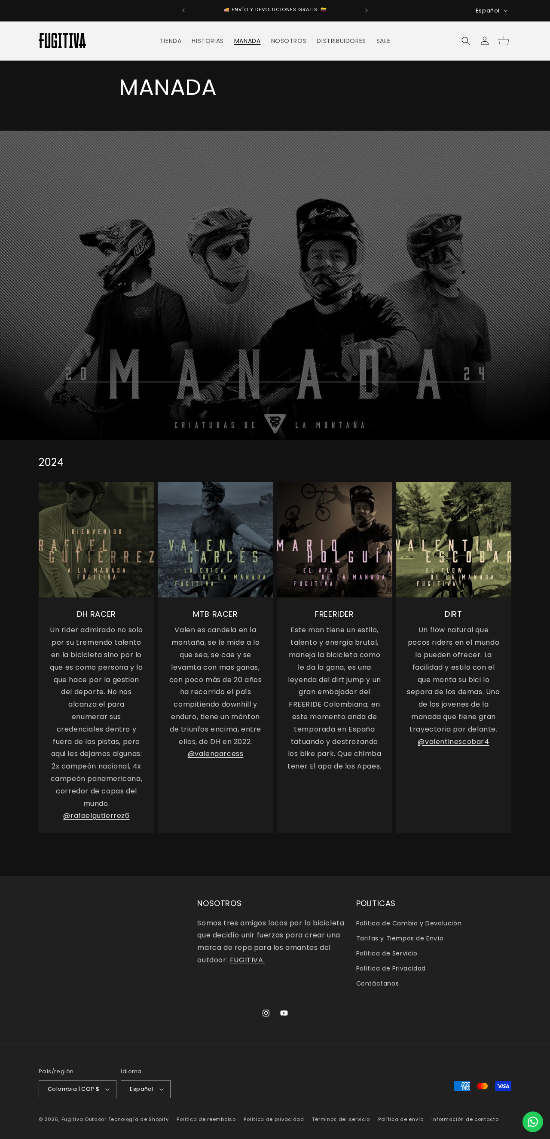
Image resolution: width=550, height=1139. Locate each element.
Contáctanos (377, 983)
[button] (465, 40)
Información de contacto (464, 1119)
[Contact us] (532, 1121)
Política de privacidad (274, 1119)
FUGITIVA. (247, 960)
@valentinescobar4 (453, 742)
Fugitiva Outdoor (84, 1119)
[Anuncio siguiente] (366, 10)
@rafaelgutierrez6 (96, 816)
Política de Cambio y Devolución (409, 923)
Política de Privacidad (391, 968)
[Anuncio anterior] (183, 10)
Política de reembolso (206, 1119)
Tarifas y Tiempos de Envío (400, 938)
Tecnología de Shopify (138, 1119)
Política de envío (401, 1119)
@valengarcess (216, 754)
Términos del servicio (341, 1119)
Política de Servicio (387, 953)
